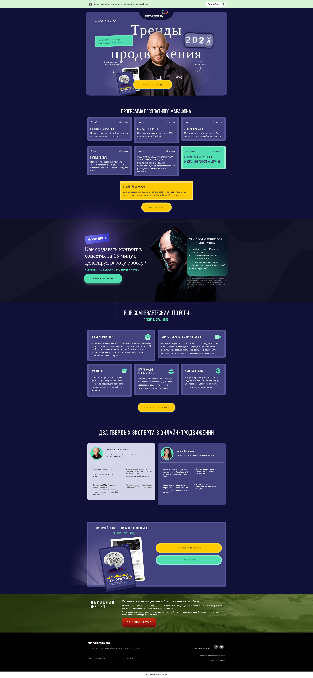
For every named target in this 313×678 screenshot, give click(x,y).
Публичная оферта (217, 660)
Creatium (162, 674)
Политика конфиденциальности (212, 655)
